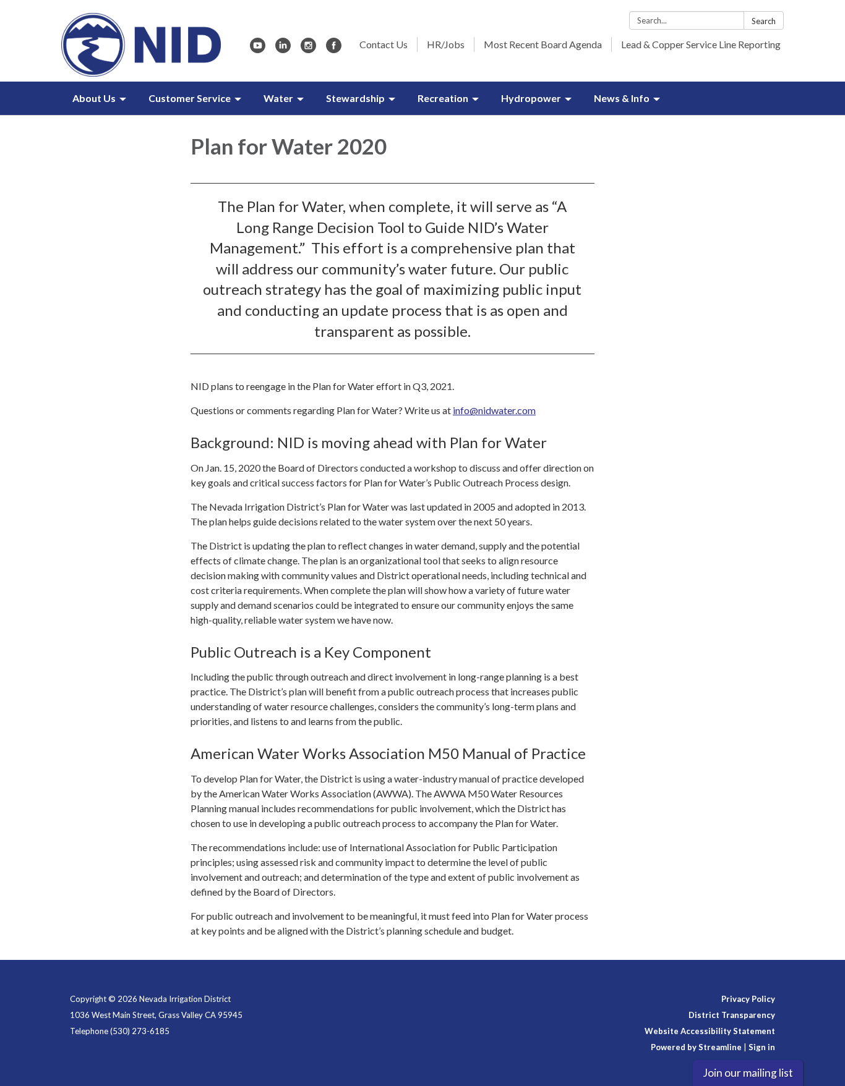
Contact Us (383, 44)
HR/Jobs (446, 44)
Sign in (761, 1047)
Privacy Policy (748, 999)
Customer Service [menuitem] (189, 98)
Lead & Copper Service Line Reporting (701, 44)
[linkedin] (283, 49)
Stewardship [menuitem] (355, 98)
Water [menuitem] (278, 98)
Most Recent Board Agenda (543, 44)
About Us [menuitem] (94, 98)
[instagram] (308, 49)
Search (764, 21)
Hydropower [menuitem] (531, 98)
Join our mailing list (748, 1072)
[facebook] (333, 49)
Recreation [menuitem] (443, 98)
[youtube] (257, 49)
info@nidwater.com (494, 410)
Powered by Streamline (696, 1047)
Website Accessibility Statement (710, 1031)
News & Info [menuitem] (622, 98)
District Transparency (731, 1015)
